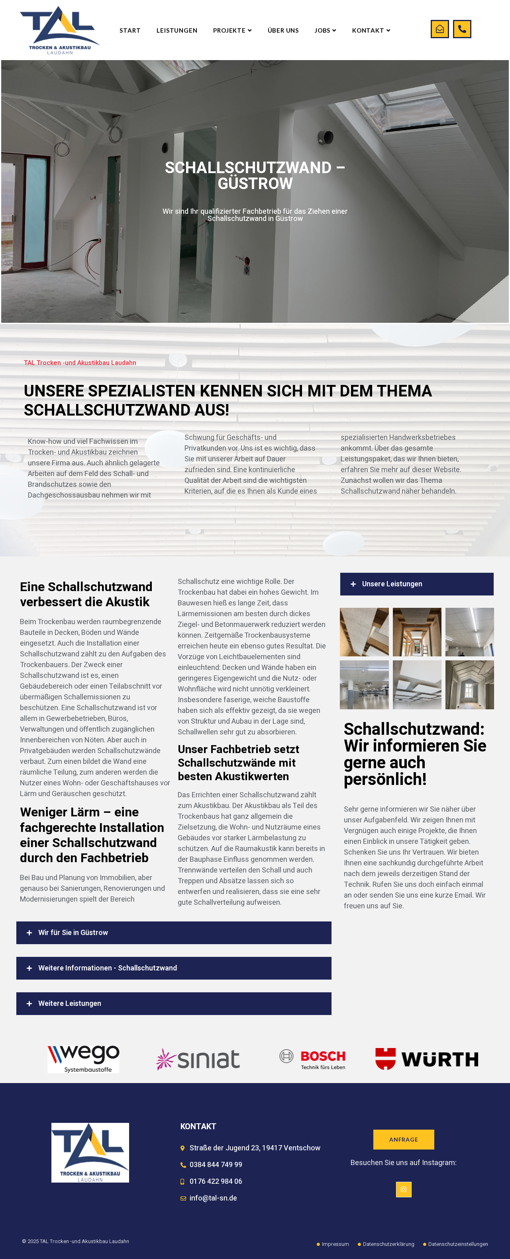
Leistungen (177, 30)
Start (130, 30)
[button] (174, 932)
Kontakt (368, 30)
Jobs (322, 30)
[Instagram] (403, 1189)
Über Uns (283, 30)
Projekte (229, 30)
